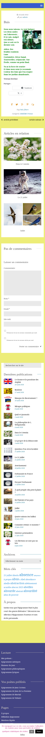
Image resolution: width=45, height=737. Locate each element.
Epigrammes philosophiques (13, 669)
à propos (8, 579)
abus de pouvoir (11, 594)
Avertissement (20, 465)
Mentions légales (8, 720)
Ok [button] (32, 731)
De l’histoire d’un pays (24, 500)
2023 (21, 587)
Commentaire (9, 268)
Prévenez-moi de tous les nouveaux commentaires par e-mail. (22, 332)
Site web (7, 319)
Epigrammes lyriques (10, 672)
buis (22, 109)
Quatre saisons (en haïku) (25, 516)
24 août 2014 (23, 15)
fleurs (26, 109)
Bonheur (18, 390)
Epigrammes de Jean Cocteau (13, 687)
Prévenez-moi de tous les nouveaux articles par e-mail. (20, 340)
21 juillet (8, 575)
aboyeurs (37, 575)
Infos (22, 735)
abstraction (17, 583)
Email (7, 309)
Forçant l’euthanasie (23, 482)
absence (26, 574)
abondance (31, 579)
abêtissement (31, 583)
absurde (10, 591)
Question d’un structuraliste (26, 449)
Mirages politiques (22, 406)
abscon (15, 587)
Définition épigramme (10, 717)
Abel (23, 579)
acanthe (7, 587)
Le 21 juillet (19, 457)
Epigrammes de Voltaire (11, 698)
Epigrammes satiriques (10, 662)
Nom (6, 298)
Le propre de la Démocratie (26, 441)
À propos (5, 713)
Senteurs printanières (24, 533)
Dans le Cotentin (21, 432)
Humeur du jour (8, 665)
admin (25, 17)
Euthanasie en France (24, 474)
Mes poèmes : (6, 658)
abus (15, 579)
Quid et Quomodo (22, 414)
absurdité (30, 591)
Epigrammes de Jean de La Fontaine (16, 691)
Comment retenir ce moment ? (27, 525)
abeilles (28, 587)
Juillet (17, 508)
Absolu (15, 575)
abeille (7, 583)
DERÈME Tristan (26, 114)
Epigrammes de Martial (11, 694)
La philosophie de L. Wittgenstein (23, 423)
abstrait (19, 591)
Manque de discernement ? (26, 398)
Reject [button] (39, 731)
